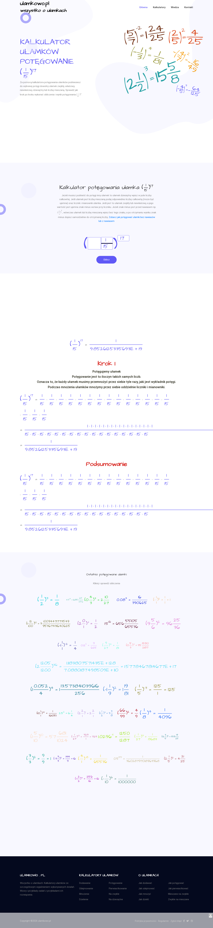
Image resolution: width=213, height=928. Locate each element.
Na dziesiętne (116, 899)
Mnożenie (84, 894)
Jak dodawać (145, 883)
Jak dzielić (143, 899)
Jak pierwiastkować (178, 888)
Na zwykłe (114, 894)
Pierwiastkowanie (118, 888)
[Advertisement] (106, 141)
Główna (143, 7)
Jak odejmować (146, 888)
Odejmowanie (86, 888)
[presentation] (28, 72)
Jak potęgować (176, 883)
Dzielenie (83, 899)
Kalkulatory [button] (159, 7)
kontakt (188, 7)
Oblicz (106, 259)
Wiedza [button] (175, 7)
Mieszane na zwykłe (178, 894)
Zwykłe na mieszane (178, 899)
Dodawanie (84, 883)
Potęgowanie (115, 883)
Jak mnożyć (144, 894)
